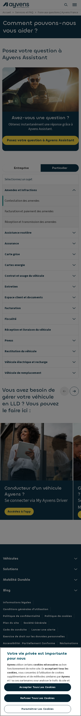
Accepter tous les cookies (37, 687)
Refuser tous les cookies (37, 698)
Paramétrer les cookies (37, 709)
